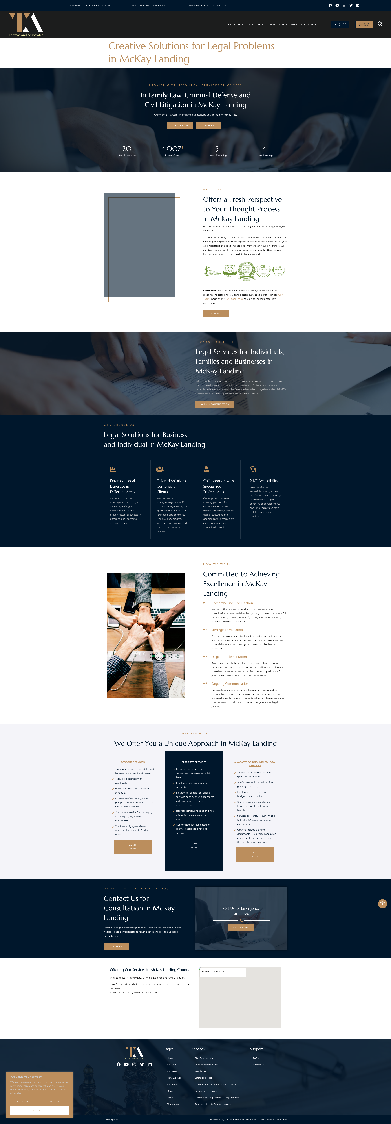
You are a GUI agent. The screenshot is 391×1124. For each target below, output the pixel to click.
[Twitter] (351, 5)
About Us (234, 24)
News (170, 1097)
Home (170, 1058)
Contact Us (316, 24)
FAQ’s (256, 1058)
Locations (254, 24)
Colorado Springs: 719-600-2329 (207, 5)
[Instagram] (344, 5)
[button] (382, 903)
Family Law (201, 1071)
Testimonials (173, 1104)
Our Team (172, 1071)
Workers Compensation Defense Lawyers (216, 1084)
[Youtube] (337, 5)
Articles (296, 24)
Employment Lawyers (206, 1091)
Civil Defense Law (204, 1058)
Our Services (276, 24)
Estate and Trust (203, 1078)
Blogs (170, 1091)
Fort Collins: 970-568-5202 (148, 5)
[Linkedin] (357, 5)
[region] (39, 1095)
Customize (24, 1102)
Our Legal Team (234, 298)
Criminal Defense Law (206, 1064)
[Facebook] (330, 5)
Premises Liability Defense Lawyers (213, 1104)
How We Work (174, 1078)
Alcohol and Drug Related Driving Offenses (217, 1097)
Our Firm (172, 1064)
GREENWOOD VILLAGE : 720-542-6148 (89, 5)
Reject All (54, 1102)
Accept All (39, 1110)
